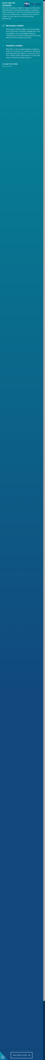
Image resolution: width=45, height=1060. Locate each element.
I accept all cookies (10, 64)
